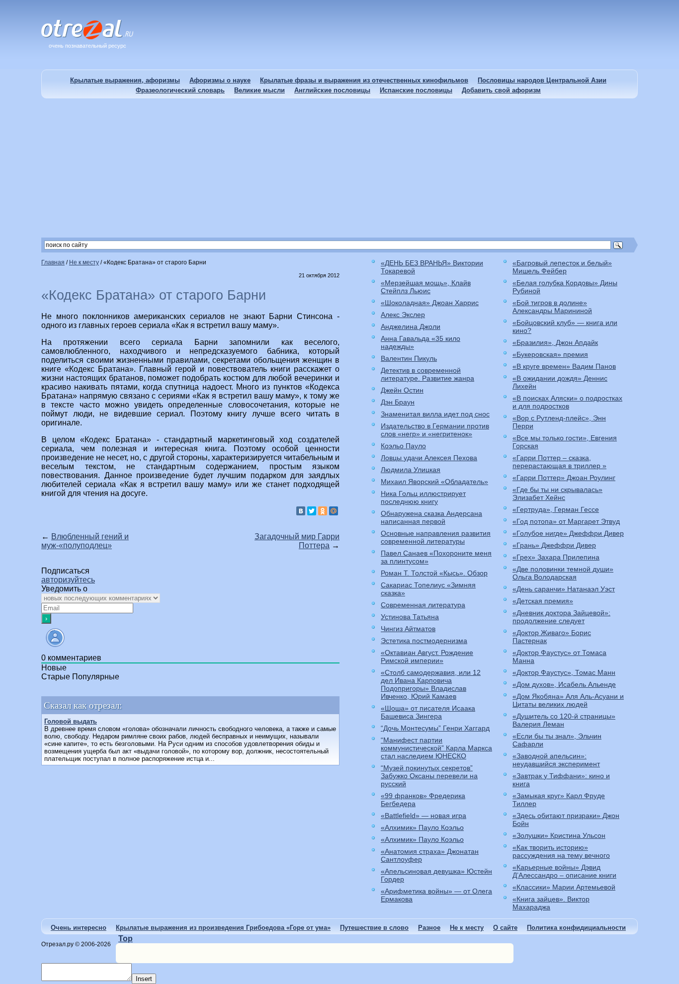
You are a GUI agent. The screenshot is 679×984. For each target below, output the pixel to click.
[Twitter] (311, 510)
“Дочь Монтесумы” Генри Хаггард (435, 728)
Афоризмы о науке (220, 80)
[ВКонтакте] (300, 510)
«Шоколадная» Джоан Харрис (430, 303)
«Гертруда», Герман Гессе (555, 509)
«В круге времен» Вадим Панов (564, 366)
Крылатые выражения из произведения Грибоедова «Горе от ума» (223, 927)
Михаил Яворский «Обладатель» (434, 482)
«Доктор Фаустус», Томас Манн (563, 672)
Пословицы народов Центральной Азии (542, 80)
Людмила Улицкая (410, 470)
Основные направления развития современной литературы (436, 537)
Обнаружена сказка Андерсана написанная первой (431, 517)
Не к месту (467, 927)
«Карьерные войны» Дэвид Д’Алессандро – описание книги (564, 871)
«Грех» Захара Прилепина (555, 557)
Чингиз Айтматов (408, 629)
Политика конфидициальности (576, 927)
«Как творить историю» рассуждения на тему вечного (561, 851)
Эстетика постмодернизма (424, 641)
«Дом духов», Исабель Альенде (564, 684)
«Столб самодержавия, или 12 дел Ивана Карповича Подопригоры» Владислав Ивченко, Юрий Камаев (431, 684)
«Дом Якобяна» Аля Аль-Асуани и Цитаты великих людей (568, 700)
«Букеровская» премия (550, 354)
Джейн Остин (402, 390)
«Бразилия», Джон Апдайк (555, 342)
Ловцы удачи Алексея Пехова (429, 458)
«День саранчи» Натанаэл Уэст (563, 589)
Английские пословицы (332, 90)
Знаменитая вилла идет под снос (435, 414)
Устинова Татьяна (410, 617)
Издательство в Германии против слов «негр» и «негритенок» (435, 430)
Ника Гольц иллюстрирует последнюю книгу (423, 497)
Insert (144, 979)
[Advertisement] (339, 168)
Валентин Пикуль (409, 358)
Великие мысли (259, 90)
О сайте (505, 927)
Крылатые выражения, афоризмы (125, 80)
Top (125, 938)
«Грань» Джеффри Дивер (554, 545)
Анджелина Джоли (410, 326)
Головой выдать (70, 721)
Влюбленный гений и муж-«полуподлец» (85, 541)
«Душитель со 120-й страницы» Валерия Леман (563, 720)
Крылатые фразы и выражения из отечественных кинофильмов (364, 80)
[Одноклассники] (322, 510)
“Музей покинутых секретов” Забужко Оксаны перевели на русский (429, 776)
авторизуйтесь (68, 579)
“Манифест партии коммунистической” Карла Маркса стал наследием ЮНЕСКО (436, 748)
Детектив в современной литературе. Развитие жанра (427, 374)
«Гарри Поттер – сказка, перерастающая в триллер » (559, 462)
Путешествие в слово (374, 927)
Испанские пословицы (416, 90)
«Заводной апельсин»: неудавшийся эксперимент (556, 760)
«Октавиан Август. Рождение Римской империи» (427, 656)
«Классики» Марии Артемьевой (563, 887)
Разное (429, 927)
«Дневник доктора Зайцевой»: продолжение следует (561, 617)
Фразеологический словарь (180, 90)
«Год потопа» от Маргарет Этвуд (566, 521)
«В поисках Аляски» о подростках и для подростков (567, 402)
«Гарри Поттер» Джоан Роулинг (563, 478)
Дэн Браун (398, 402)
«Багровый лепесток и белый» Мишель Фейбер (562, 267)
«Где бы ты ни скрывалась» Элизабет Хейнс (557, 493)
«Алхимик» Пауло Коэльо (422, 827)
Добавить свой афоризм (501, 90)
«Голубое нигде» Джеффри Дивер (568, 533)
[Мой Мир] (333, 510)
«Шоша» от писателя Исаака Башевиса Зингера (428, 712)
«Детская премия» (542, 601)
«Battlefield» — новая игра (423, 816)
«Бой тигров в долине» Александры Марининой (552, 307)
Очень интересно (78, 927)
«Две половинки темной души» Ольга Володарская (562, 573)
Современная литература (423, 605)
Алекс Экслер (403, 315)
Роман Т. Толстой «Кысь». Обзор (434, 573)
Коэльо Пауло (403, 446)
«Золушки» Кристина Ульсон (558, 835)
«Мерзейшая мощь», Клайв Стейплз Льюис (426, 287)
